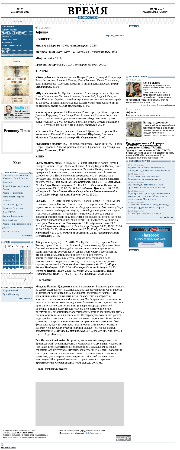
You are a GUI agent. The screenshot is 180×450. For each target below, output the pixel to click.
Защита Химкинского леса (15, 216)
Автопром (7, 182)
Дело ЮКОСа (9, 212)
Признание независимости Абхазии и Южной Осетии (15, 177)
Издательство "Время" (155, 12)
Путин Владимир (10, 294)
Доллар (6, 227)
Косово (6, 200)
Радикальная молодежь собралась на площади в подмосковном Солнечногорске (149, 169)
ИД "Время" (157, 9)
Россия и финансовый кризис (16, 223)
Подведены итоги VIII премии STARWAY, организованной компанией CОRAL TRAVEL (145, 145)
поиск (81, 21)
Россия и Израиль (11, 231)
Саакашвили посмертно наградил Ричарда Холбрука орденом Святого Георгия (149, 206)
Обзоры (17, 162)
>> (153, 102)
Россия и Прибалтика (12, 192)
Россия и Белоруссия (12, 204)
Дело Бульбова (9, 220)
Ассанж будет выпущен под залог (144, 213)
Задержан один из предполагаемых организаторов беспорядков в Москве (146, 186)
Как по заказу (151, 82)
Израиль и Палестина (12, 208)
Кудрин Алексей (10, 290)
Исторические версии (13, 196)
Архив (19, 21)
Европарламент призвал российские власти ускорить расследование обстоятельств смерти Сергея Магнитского (149, 196)
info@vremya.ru (94, 433)
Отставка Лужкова (166, 105)
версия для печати (115, 35)
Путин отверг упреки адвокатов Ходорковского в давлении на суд (144, 177)
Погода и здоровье (155, 122)
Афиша (131, 112)
